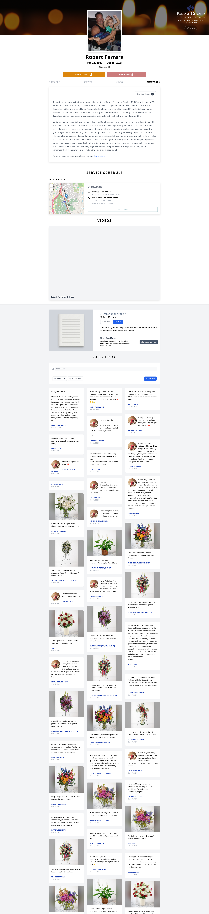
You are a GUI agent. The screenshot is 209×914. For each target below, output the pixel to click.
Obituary (54, 82)
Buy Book (118, 322)
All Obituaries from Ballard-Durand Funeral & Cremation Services (190, 21)
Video (119, 82)
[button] (66, 196)
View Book (106, 322)
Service (88, 82)
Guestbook (153, 82)
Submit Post (150, 378)
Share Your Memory (148, 342)
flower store (99, 156)
